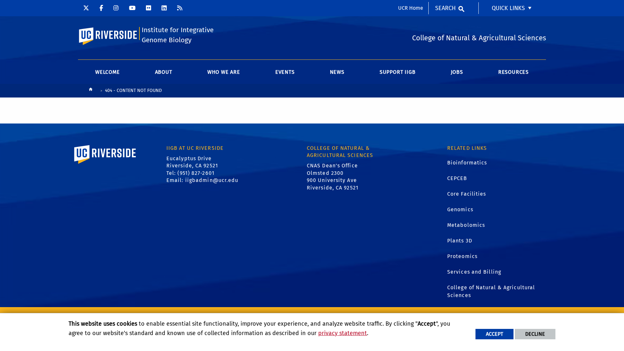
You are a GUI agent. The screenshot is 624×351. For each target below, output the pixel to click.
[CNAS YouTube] (132, 8)
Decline (535, 334)
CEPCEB (457, 178)
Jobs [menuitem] (457, 72)
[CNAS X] (86, 8)
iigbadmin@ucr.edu (212, 180)
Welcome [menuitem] (107, 72)
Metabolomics (466, 225)
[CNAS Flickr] (148, 8)
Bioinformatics (467, 163)
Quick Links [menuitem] (508, 8)
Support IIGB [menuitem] (398, 72)
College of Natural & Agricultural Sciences (491, 291)
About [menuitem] (163, 72)
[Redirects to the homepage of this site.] (91, 90)
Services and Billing (474, 272)
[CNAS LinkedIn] (164, 8)
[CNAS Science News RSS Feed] (180, 8)
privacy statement (342, 333)
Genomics (460, 209)
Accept (494, 334)
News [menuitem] (337, 72)
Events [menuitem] (285, 72)
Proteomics (462, 256)
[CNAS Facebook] (101, 8)
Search (445, 8)
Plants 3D (459, 241)
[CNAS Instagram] (116, 8)
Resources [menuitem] (513, 72)
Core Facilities (466, 194)
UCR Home (410, 8)
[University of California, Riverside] (105, 164)
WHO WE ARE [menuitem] (223, 72)
